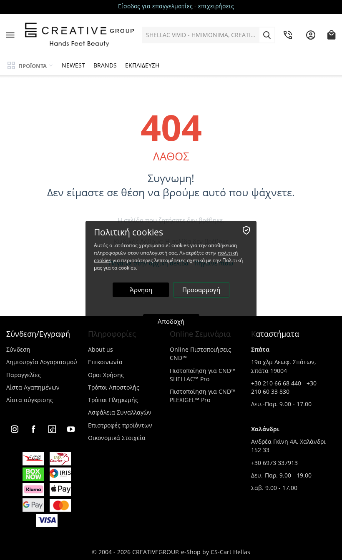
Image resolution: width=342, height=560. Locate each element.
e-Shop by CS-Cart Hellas (215, 552)
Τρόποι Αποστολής (113, 387)
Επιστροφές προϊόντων (120, 425)
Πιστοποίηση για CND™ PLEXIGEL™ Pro (203, 396)
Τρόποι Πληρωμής (113, 400)
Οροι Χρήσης (106, 375)
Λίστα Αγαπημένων (33, 387)
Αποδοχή (171, 321)
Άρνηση (141, 289)
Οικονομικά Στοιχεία (117, 438)
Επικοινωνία (105, 362)
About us (100, 349)
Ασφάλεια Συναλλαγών (119, 412)
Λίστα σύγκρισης (29, 400)
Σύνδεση (18, 349)
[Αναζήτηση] (266, 35)
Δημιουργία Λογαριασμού (41, 362)
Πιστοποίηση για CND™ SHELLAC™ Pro (203, 375)
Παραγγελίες (23, 375)
